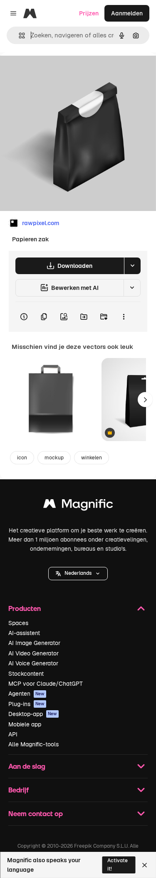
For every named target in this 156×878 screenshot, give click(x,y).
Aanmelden (127, 13)
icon (22, 457)
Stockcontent (26, 673)
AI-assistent (24, 633)
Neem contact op (35, 813)
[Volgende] (145, 399)
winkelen (91, 457)
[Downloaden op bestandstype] (132, 266)
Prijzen (89, 13)
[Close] (144, 865)
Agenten (26, 693)
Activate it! (117, 864)
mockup (54, 457)
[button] (78, 573)
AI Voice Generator (33, 663)
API (12, 734)
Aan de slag (26, 766)
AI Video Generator (33, 653)
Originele (55, 71)
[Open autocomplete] (18, 35)
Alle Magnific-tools (33, 744)
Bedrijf (18, 789)
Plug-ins (26, 704)
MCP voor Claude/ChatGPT (45, 683)
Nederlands (78, 573)
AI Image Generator (34, 643)
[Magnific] (78, 505)
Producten (24, 608)
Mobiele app (24, 724)
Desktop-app (32, 714)
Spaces (18, 623)
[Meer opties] (123, 317)
